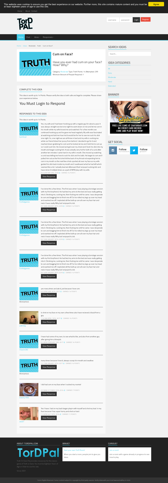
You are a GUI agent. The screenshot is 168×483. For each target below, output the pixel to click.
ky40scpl (23, 136)
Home (19, 11)
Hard (110, 81)
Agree (156, 4)
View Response (49, 176)
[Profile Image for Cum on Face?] (35, 64)
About (27, 11)
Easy (110, 73)
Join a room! (114, 450)
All (109, 68)
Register (145, 19)
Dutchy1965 (24, 397)
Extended (112, 85)
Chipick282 (23, 349)
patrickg (22, 325)
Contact (34, 11)
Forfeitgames (24, 201)
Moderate (64, 71)
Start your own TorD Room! (74, 450)
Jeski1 (21, 421)
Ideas (36, 37)
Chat (28, 37)
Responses (48, 37)
